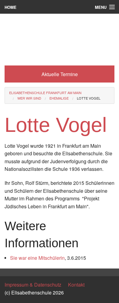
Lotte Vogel (88, 98)
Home (10, 7)
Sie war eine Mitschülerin (37, 257)
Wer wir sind (29, 98)
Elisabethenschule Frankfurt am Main (45, 92)
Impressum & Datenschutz (33, 284)
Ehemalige (59, 98)
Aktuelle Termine (59, 74)
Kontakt (76, 284)
